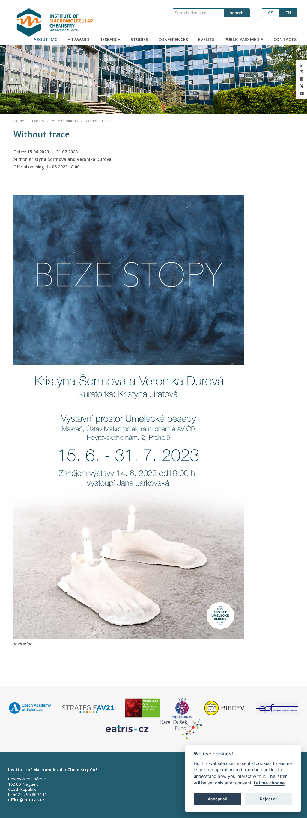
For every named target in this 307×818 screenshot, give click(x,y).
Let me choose (269, 782)
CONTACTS (284, 39)
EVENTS (205, 39)
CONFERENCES (172, 39)
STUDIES (139, 39)
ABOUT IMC (44, 39)
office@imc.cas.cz (26, 799)
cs (270, 13)
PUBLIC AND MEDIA (243, 39)
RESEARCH (109, 39)
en (288, 13)
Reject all (268, 798)
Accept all (217, 798)
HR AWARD (77, 39)
